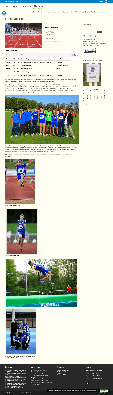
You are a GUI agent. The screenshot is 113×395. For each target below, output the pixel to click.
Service (65, 12)
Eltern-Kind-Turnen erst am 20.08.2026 (42, 382)
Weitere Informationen (92, 390)
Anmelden (85, 105)
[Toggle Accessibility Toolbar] (4, 13)
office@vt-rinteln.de (10, 1)
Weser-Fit (74, 12)
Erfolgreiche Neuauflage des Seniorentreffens (39, 371)
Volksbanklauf (84, 12)
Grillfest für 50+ (37, 384)
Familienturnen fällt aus (39, 374)
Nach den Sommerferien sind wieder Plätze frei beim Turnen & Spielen (41, 379)
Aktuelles (32, 12)
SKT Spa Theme (104, 393)
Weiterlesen (86, 57)
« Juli (84, 102)
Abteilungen (56, 12)
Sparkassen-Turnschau (98, 12)
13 (94, 95)
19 (90, 97)
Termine (40, 12)
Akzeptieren (104, 390)
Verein (48, 12)
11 (87, 95)
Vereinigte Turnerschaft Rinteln (24, 6)
